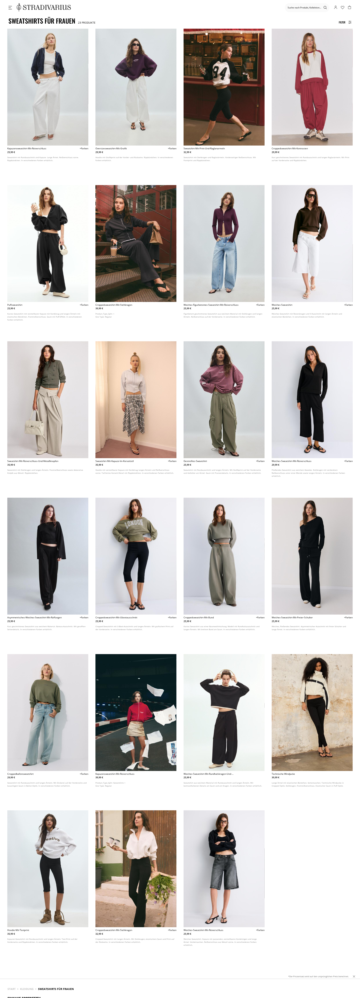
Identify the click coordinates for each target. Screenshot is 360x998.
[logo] (44, 7)
